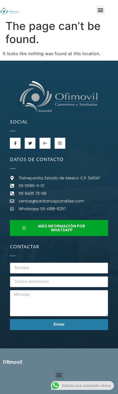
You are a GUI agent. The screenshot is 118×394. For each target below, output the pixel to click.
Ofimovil (12, 362)
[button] (100, 10)
